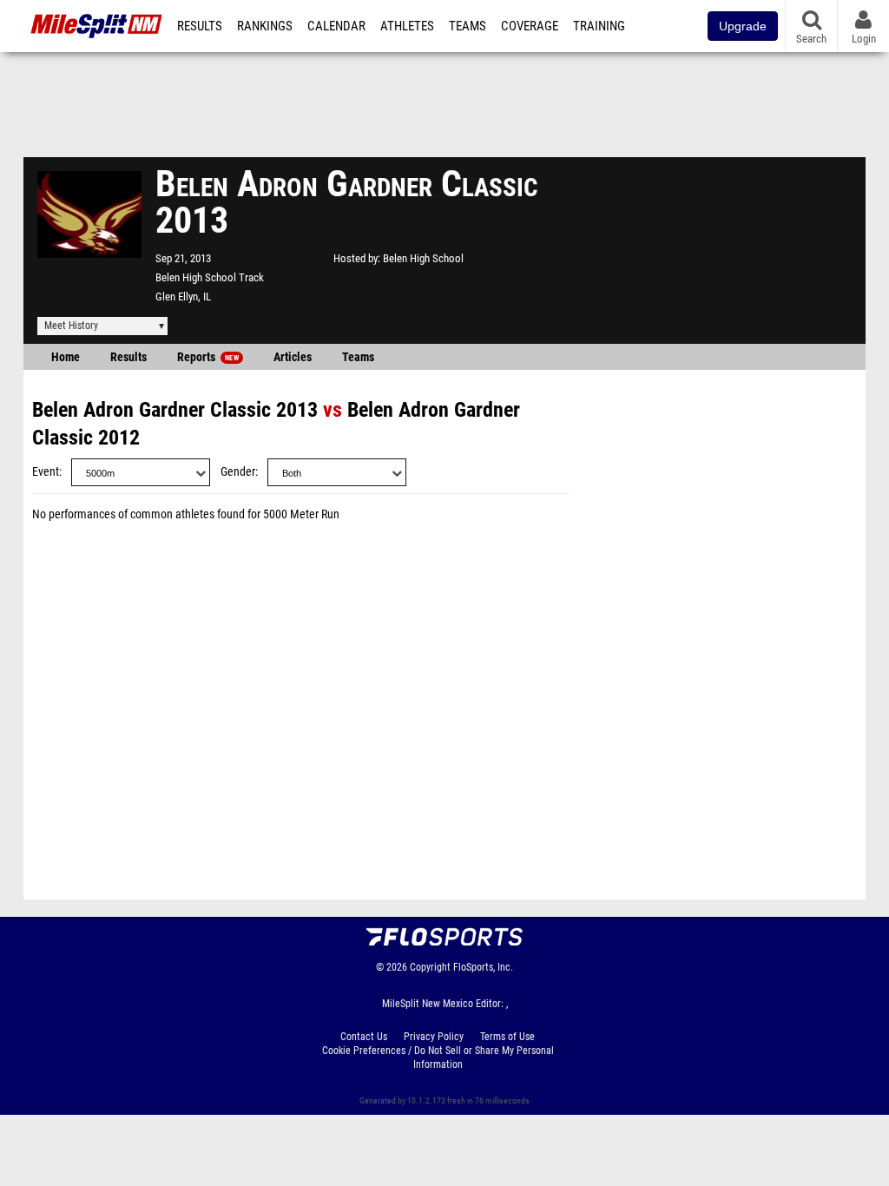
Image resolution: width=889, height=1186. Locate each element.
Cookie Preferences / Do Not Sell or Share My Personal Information (438, 1057)
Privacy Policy (434, 1037)
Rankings (265, 26)
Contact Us (363, 1037)
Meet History (71, 326)
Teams (467, 26)
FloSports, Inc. (483, 967)
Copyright (430, 967)
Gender (238, 472)
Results (199, 26)
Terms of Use (507, 1037)
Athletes (407, 26)
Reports (208, 357)
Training (599, 26)
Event (45, 472)
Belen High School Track (209, 277)
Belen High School (423, 258)
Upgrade (743, 26)
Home (65, 357)
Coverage (529, 26)
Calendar (336, 26)
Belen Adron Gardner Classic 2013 (175, 410)
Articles (292, 357)
